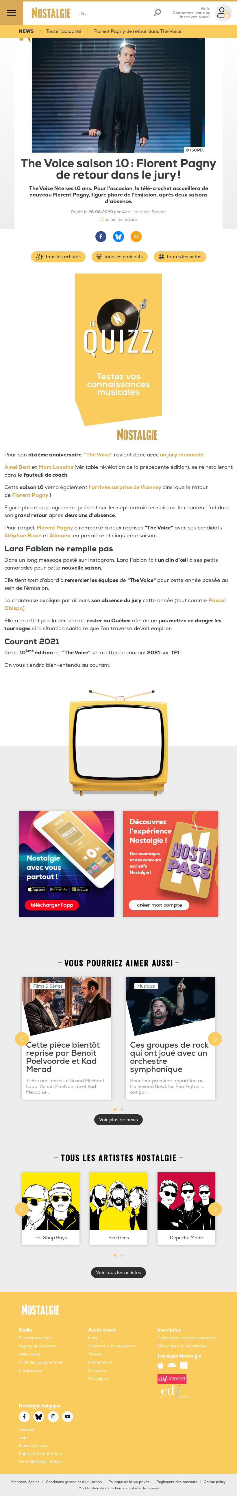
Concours (97, 1370)
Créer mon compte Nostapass (187, 1338)
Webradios (29, 1354)
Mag (92, 1338)
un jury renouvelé (181, 455)
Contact (27, 1429)
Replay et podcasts (38, 1346)
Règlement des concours (176, 1482)
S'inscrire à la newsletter (112, 1346)
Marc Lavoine (55, 467)
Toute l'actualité (63, 31)
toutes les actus (183, 257)
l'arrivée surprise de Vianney (125, 487)
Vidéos (94, 1354)
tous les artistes (63, 257)
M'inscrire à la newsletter (182, 1346)
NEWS (26, 31)
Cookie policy (215, 1482)
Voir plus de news (118, 1120)
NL (83, 13)
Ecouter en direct (35, 1338)
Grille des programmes (41, 1362)
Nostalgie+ (98, 1378)
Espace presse (33, 1445)
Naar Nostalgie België (40, 1461)
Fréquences (30, 1370)
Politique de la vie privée (129, 1482)
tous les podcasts (123, 257)
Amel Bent (18, 467)
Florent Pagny (30, 495)
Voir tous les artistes (118, 1273)
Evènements (100, 1362)
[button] (115, 1110)
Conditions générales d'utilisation (74, 1482)
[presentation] (22, 1039)
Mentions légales (25, 1482)
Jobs (24, 1437)
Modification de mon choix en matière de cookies (118, 1488)
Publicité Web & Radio (40, 1453)
